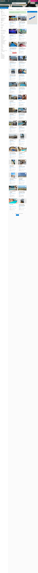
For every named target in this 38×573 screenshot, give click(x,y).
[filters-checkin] (1, 12)
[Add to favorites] (16, 16)
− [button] (28, 14)
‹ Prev (12, 213)
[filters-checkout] (1, 13)
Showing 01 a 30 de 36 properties (19, 213)
